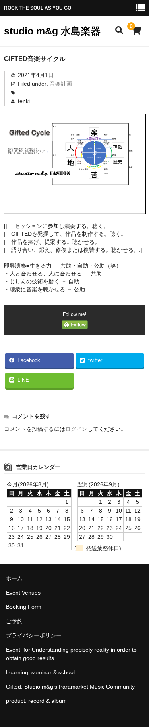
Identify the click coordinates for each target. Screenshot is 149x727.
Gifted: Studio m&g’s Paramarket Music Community (70, 686)
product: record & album (36, 701)
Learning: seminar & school (40, 672)
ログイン (76, 429)
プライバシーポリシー (34, 635)
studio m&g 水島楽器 (52, 30)
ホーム (14, 578)
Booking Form (23, 607)
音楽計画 (61, 83)
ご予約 (14, 621)
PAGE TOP (137, 698)
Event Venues (23, 592)
